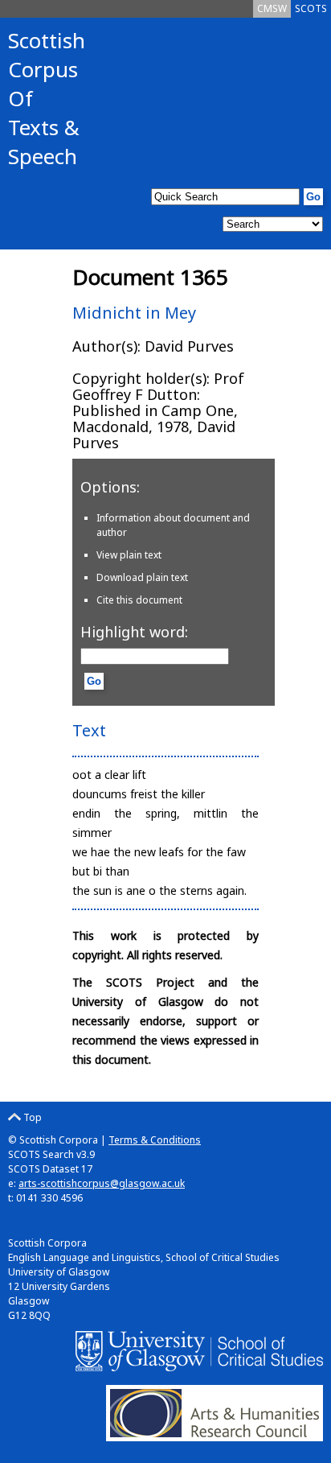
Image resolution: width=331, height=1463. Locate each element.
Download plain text (142, 577)
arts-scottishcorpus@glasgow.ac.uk (101, 1183)
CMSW (272, 8)
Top (31, 1117)
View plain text (128, 555)
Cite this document (139, 600)
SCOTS (311, 8)
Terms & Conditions (154, 1140)
